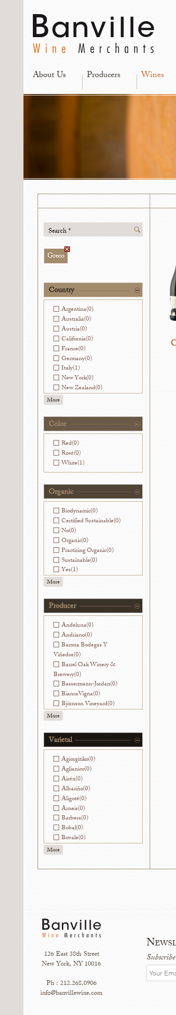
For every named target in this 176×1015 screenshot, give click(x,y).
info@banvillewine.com (71, 993)
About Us (49, 75)
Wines (152, 75)
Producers (103, 75)
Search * (59, 231)
